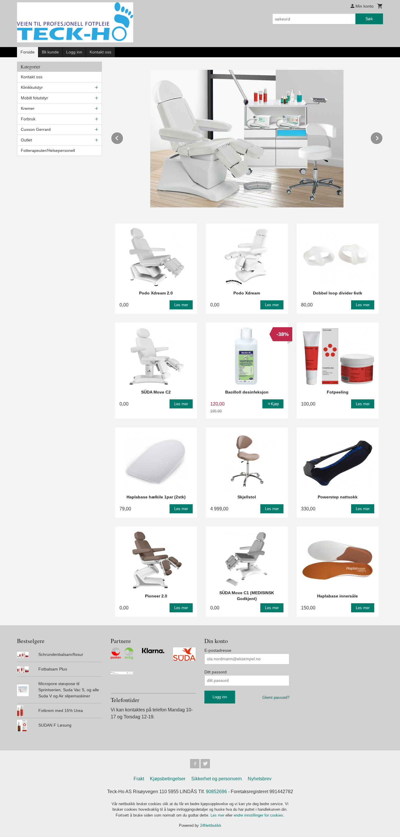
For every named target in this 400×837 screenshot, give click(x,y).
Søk (369, 18)
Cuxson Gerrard (36, 129)
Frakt (139, 778)
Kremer (28, 108)
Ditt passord (215, 672)
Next (382, 137)
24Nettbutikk (210, 825)
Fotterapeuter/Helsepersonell (48, 150)
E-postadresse (217, 650)
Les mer (218, 815)
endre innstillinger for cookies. (259, 815)
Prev (123, 137)
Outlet (26, 140)
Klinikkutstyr (32, 87)
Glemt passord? (275, 697)
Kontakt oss (100, 52)
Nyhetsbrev (259, 778)
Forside (27, 52)
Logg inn (74, 52)
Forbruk (28, 119)
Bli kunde (50, 52)
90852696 (216, 791)
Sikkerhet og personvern (216, 778)
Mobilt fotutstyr (34, 98)
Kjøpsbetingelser (167, 778)
